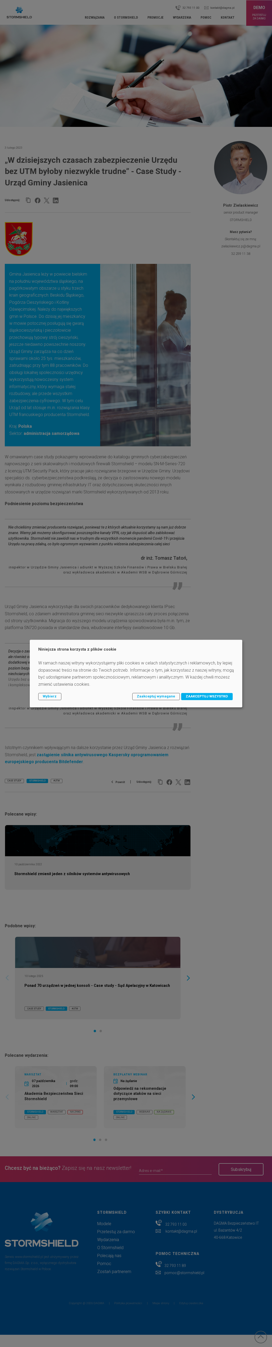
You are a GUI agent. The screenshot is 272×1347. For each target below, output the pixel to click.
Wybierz (50, 696)
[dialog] (136, 673)
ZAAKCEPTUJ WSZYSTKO (207, 696)
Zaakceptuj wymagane (156, 696)
